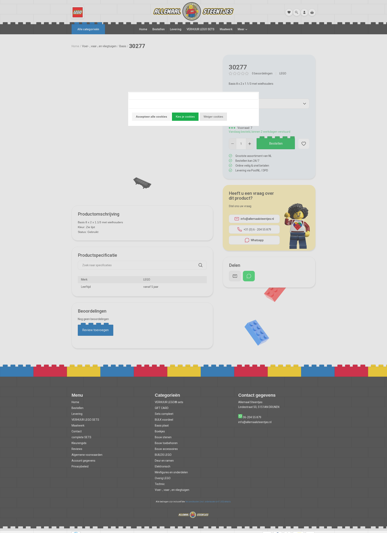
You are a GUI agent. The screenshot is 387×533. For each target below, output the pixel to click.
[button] (151, 117)
